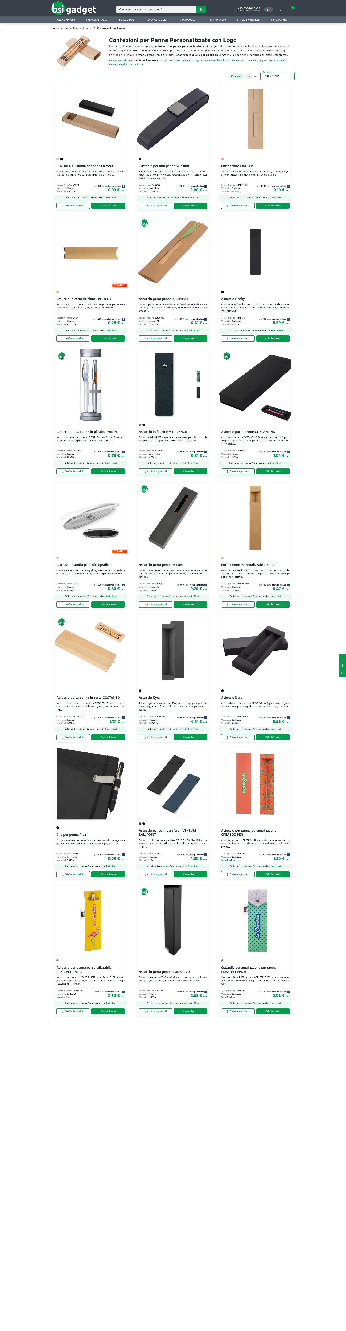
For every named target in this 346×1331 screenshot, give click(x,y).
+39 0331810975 (249, 8)
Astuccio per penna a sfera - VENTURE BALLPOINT (168, 833)
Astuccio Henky (233, 299)
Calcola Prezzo (108, 206)
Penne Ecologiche (192, 60)
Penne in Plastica (118, 64)
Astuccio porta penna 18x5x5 (161, 565)
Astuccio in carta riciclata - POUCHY (84, 299)
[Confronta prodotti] (73, 206)
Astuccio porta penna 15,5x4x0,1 (163, 299)
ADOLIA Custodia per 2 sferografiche (84, 565)
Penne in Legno (257, 60)
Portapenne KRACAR (237, 166)
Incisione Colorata (170, 60)
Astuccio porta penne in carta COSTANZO (88, 698)
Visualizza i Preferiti (342, 657)
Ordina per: (268, 72)
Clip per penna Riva (71, 835)
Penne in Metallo (278, 60)
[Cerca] (201, 9)
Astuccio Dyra (231, 698)
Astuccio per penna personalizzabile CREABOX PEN (248, 833)
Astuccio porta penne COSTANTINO (248, 432)
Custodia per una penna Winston (164, 166)
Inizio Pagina (342, 673)
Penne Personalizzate (78, 28)
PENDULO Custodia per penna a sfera (84, 166)
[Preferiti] (122, 87)
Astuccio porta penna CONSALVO (164, 972)
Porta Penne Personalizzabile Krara (248, 565)
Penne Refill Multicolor (217, 60)
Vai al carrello (292, 7)
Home (55, 28)
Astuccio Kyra (149, 698)
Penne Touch (239, 60)
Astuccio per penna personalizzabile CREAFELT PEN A (84, 970)
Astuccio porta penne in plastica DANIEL (87, 432)
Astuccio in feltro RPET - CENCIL (163, 432)
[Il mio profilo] (280, 9)
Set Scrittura (136, 64)
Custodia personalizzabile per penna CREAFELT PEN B (249, 970)
